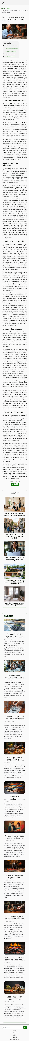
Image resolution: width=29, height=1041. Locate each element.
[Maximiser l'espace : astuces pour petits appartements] (14, 593)
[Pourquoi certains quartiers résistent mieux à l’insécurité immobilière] (14, 525)
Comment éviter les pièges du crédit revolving (14, 877)
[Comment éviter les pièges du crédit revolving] (14, 866)
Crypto (14, 1030)
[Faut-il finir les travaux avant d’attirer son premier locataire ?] (14, 504)
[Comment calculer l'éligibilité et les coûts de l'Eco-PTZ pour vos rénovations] (14, 625)
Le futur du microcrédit (10, 56)
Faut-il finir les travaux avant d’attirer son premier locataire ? (14, 514)
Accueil (3, 8)
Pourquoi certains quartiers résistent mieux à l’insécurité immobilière (14, 536)
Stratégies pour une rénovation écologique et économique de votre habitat (14, 582)
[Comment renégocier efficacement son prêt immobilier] (14, 907)
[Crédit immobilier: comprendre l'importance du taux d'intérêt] (14, 987)
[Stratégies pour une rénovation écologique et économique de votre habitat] (14, 571)
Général (14, 1037)
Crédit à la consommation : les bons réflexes (14, 799)
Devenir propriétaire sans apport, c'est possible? (14, 759)
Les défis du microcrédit (10, 51)
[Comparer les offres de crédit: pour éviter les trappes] (14, 826)
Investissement (14, 1033)
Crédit (8, 8)
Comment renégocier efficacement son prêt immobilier (14, 918)
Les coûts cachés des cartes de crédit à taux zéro (14, 959)
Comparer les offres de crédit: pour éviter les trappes (14, 838)
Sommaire (7, 43)
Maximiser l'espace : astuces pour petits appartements (14, 604)
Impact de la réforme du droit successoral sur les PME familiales (14, 559)
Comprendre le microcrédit (11, 45)
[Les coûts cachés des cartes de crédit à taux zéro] (14, 948)
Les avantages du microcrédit (11, 48)
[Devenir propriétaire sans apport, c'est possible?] (14, 748)
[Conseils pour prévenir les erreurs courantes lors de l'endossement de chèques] (14, 707)
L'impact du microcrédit (10, 54)
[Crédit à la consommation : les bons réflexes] (14, 787)
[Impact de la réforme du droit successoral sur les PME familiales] (14, 548)
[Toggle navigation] (3, 2)
